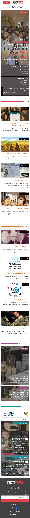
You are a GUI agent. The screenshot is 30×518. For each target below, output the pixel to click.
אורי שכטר (24, 348)
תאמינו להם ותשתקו (22, 180)
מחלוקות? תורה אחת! (21, 247)
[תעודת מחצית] (15, 465)
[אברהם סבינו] (15, 30)
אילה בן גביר (24, 258)
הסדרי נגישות (15, 511)
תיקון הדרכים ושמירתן (21, 299)
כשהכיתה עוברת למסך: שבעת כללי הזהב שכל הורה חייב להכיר (17, 124)
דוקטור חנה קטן (23, 388)
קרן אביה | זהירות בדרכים (20, 423)
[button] (26, 2)
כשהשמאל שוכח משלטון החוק (18, 273)
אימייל (27, 494)
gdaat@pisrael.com (9, 93)
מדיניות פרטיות (15, 514)
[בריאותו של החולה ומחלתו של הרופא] (15, 393)
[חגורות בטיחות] (15, 438)
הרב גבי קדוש (24, 194)
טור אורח (25, 285)
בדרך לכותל (24, 12)
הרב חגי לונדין (24, 139)
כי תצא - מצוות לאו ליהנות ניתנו (18, 209)
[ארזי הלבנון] (15, 57)
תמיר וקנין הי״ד (24, 328)
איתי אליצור (24, 165)
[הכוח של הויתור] (15, 365)
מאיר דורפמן (24, 232)
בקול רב (25, 109)
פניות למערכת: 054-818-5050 (15, 487)
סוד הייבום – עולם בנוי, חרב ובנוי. (18, 154)
